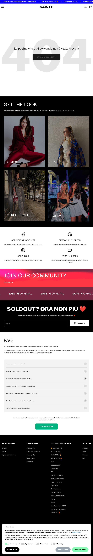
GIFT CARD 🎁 (55, 513)
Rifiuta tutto (63, 550)
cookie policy (76, 532)
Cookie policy (31, 455)
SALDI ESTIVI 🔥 (56, 455)
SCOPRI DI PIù (8, 282)
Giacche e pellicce (57, 475)
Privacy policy (31, 458)
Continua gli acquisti (46, 57)
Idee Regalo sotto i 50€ (58, 506)
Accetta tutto (80, 550)
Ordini (4, 451)
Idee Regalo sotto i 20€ (58, 509)
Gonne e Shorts (56, 492)
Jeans (53, 502)
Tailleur (53, 499)
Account (4, 448)
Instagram (85, 448)
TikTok (84, 451)
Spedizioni (30, 462)
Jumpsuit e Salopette (58, 496)
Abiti (52, 462)
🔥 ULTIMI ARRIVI (56, 448)
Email (83, 458)
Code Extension (56, 489)
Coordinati (54, 468)
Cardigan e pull (55, 465)
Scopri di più (12, 550)
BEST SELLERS (56, 451)
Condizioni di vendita (33, 451)
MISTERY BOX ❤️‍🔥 (56, 458)
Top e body (54, 485)
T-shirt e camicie (56, 482)
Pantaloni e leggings (57, 479)
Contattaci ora (46, 426)
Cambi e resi (31, 448)
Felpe (52, 472)
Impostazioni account (9, 455)
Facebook (85, 455)
